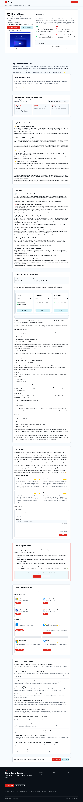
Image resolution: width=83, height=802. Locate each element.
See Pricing (28, 27)
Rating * (17, 514)
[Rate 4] (23, 517)
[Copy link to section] (68, 274)
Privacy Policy (68, 772)
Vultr (47, 640)
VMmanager (21, 624)
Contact (54, 774)
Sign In (67, 1)
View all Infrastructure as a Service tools (57, 101)
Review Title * (18, 519)
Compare (30, 1)
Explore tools (74, 1)
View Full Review (19, 630)
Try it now (38, 576)
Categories (24, 1)
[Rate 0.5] (16, 517)
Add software (41, 779)
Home (6, 5)
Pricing (34, 1)
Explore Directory (9, 785)
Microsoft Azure (22, 640)
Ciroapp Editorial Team (13, 24)
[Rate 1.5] (18, 517)
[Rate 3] (21, 517)
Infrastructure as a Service (18, 5)
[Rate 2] (19, 517)
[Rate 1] (17, 517)
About (54, 772)
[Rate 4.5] (25, 517)
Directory (19, 1)
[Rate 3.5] (22, 517)
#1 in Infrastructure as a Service (14, 22)
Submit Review (63, 534)
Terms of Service (69, 774)
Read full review (21, 48)
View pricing (46, 576)
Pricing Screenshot (20, 316)
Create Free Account (20, 785)
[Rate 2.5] (20, 517)
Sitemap (68, 776)
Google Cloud (49, 624)
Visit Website (14, 27)
